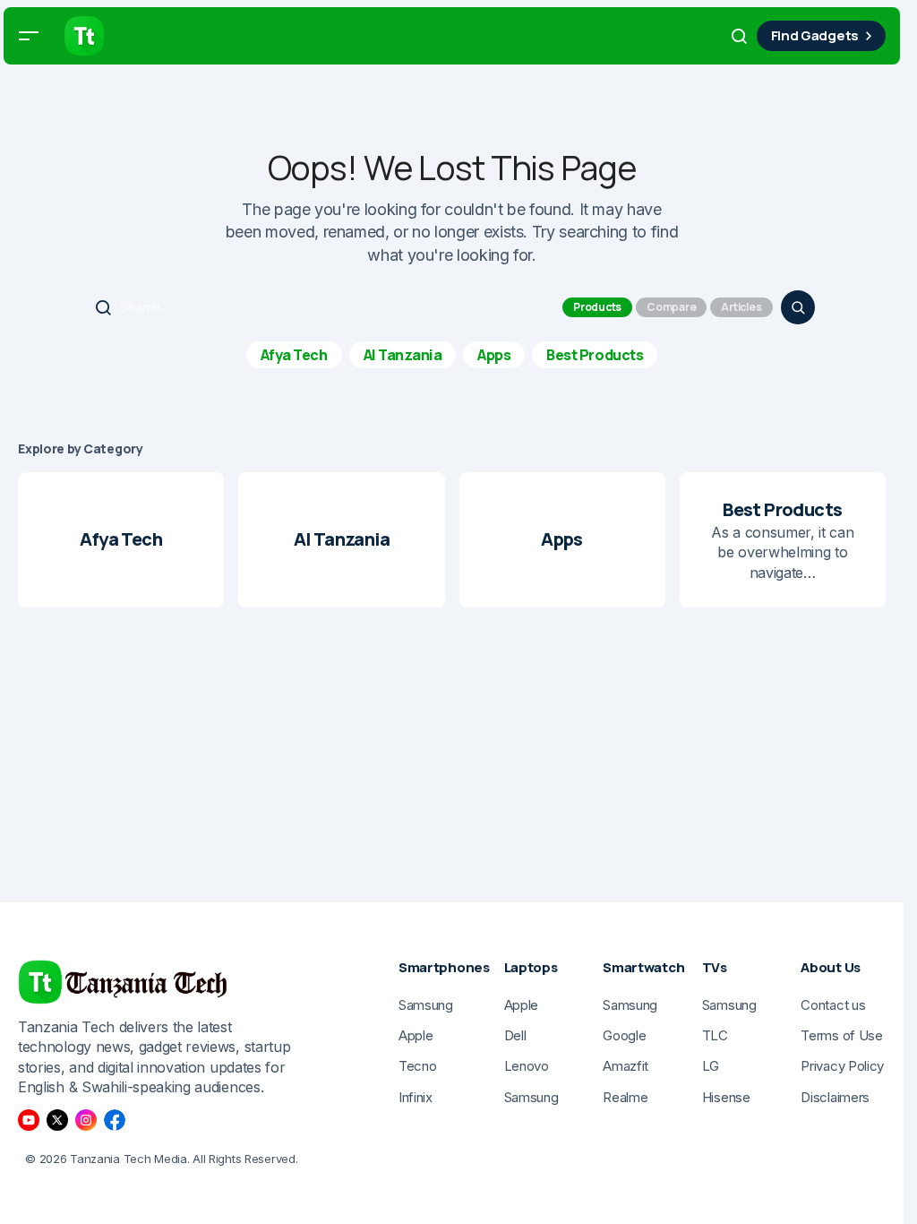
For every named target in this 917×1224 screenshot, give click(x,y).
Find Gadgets (815, 35)
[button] (28, 35)
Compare (671, 307)
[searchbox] (322, 307)
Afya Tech (294, 355)
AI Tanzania (403, 355)
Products (597, 307)
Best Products (594, 355)
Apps (493, 355)
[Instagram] (86, 1120)
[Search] (798, 307)
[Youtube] (28, 1120)
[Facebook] (114, 1120)
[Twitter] (57, 1120)
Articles (741, 307)
